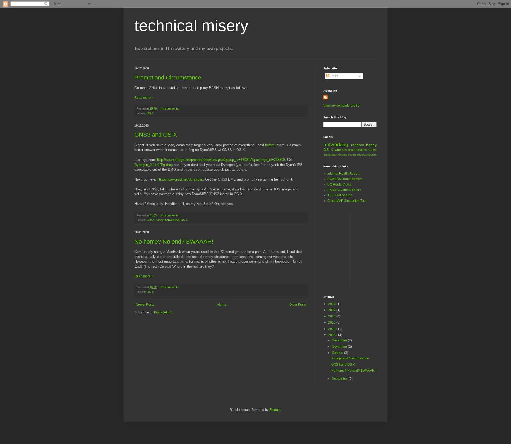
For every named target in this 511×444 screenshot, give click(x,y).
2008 (332, 335)
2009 (332, 329)
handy (159, 219)
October (338, 353)
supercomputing (367, 154)
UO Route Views (339, 184)
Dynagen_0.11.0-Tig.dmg (153, 165)
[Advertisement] (417, 248)
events (352, 154)
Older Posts (297, 305)
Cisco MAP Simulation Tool (346, 201)
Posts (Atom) (163, 312)
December (340, 340)
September (340, 378)
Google (342, 154)
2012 (332, 310)
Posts (333, 76)
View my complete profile (341, 105)
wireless (341, 150)
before (270, 145)
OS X (150, 113)
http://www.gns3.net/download (180, 179)
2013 (332, 304)
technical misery (191, 26)
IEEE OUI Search (339, 195)
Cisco (150, 219)
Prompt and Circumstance (167, 77)
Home (221, 305)
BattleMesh (330, 154)
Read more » (143, 97)
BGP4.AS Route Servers (344, 179)
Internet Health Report (343, 173)
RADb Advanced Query (344, 190)
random (357, 145)
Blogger (275, 410)
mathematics (357, 150)
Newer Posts (145, 305)
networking (172, 219)
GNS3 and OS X (155, 134)
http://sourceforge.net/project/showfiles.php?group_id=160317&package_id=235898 (221, 160)
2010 (332, 322)
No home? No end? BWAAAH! (173, 241)
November (340, 347)
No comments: (170, 108)
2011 (332, 316)
